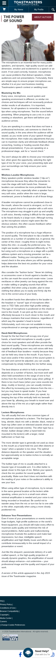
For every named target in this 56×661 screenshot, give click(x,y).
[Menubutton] (4, 3)
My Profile (38, 9)
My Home (18, 9)
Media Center (6, 618)
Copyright (4, 615)
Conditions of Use (7, 608)
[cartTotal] (4, 10)
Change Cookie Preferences (13, 625)
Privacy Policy (6, 604)
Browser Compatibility (9, 611)
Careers (3, 621)
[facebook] (19, 655)
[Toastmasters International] (28, 3)
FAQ (2, 601)
